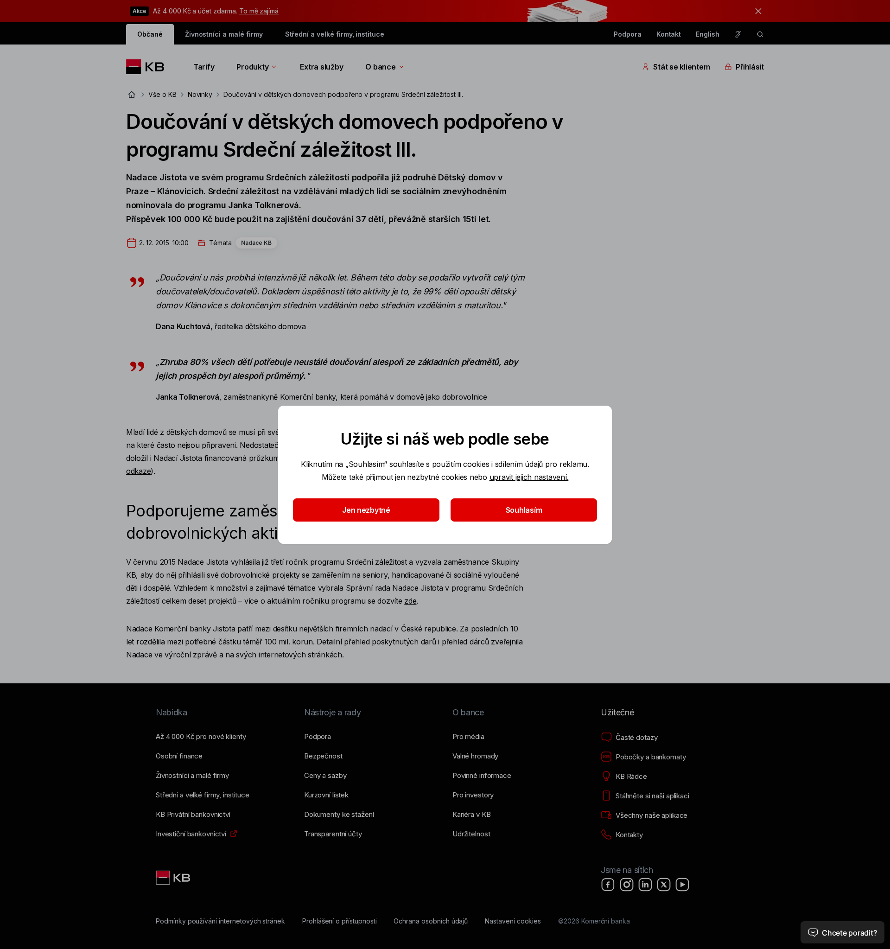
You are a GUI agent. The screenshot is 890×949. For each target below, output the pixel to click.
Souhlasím (524, 510)
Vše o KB (162, 94)
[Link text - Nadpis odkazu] (174, 877)
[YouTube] (682, 884)
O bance (380, 66)
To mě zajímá (259, 11)
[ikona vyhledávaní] (760, 34)
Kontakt (668, 34)
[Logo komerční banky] (148, 66)
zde (410, 600)
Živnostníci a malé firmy (224, 34)
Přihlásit (750, 66)
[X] (663, 884)
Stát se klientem (681, 66)
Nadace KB (256, 242)
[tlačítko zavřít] (756, 11)
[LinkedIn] (645, 884)
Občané (150, 34)
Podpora (628, 34)
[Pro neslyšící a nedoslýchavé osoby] (738, 34)
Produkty (252, 66)
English (707, 34)
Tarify (203, 66)
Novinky (200, 94)
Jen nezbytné (366, 510)
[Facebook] (608, 884)
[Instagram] (626, 884)
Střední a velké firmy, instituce (334, 34)
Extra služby (321, 66)
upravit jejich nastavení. (529, 477)
